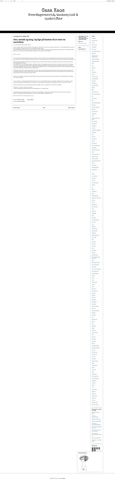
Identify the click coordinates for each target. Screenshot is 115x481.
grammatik (94, 147)
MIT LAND (94, 237)
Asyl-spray (94, 49)
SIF (92, 323)
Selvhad (93, 308)
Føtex (93, 141)
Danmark (94, 80)
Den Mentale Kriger (96, 94)
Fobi (93, 134)
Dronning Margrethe (96, 102)
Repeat (93, 297)
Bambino (94, 53)
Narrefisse (94, 250)
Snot (93, 334)
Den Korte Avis (95, 91)
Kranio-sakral (94, 206)
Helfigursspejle (95, 158)
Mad (93, 224)
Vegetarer (94, 398)
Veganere (94, 393)
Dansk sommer (95, 85)
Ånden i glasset (95, 404)
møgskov (94, 246)
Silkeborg (23, 101)
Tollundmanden (95, 376)
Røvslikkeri (94, 301)
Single (93, 328)
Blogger (63, 478)
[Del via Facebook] (31, 99)
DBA (93, 89)
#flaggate (94, 38)
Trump (93, 385)
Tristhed (93, 382)
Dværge (93, 109)
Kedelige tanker (95, 195)
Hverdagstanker (95, 167)
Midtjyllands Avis (95, 235)
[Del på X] (30, 99)
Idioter (93, 173)
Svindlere (94, 358)
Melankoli (94, 233)
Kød (93, 215)
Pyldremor (94, 288)
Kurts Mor (94, 211)
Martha (81, 41)
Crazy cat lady (95, 76)
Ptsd (93, 286)
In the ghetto (94, 176)
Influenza (94, 178)
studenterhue (94, 352)
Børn (93, 70)
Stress (93, 343)
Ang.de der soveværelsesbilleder (96, 424)
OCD (93, 260)
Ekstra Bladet (94, 111)
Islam (93, 189)
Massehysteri (94, 230)
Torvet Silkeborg (95, 378)
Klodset (93, 200)
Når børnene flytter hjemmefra (96, 258)
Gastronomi (94, 143)
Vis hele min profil (82, 43)
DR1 (93, 100)
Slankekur (94, 330)
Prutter (93, 284)
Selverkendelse (95, 306)
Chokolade (94, 72)
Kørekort (94, 217)
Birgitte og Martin (95, 61)
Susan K (93, 356)
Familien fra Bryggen (96, 130)
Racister (93, 295)
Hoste (93, 163)
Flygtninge (94, 132)
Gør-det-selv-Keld (95, 149)
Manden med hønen (96, 419)
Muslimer (94, 243)
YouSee (93, 400)
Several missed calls (96, 437)
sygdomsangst (95, 361)
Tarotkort (94, 369)
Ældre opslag (71, 107)
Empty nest (94, 123)
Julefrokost (94, 191)
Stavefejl (94, 339)
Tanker (93, 367)
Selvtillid (93, 312)
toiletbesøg (94, 374)
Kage (93, 193)
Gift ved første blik (96, 145)
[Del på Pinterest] (32, 99)
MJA (93, 239)
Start (44, 107)
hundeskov (94, 165)
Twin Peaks (94, 389)
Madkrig (93, 226)
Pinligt (93, 275)
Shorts (93, 321)
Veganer (93, 391)
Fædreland (94, 139)
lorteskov (94, 222)
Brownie (93, 67)
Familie (93, 128)
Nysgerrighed (95, 254)
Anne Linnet (94, 44)
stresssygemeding (96, 347)
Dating (93, 87)
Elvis (93, 115)
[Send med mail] (27, 99)
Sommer (94, 336)
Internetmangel (95, 182)
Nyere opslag (16, 107)
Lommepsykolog (95, 219)
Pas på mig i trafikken (96, 269)
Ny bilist (93, 252)
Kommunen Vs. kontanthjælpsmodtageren (96, 434)
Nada (93, 248)
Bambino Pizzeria (95, 59)
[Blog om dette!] (29, 99)
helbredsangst (95, 156)
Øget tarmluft (94, 402)
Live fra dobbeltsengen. (95, 416)
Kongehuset (94, 204)
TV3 (93, 387)
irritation (93, 184)
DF (92, 96)
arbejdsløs (94, 47)
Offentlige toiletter (95, 262)
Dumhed (94, 105)
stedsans (94, 341)
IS (92, 187)
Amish (93, 42)
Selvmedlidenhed (95, 310)
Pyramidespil (94, 290)
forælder (93, 136)
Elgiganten (94, 113)
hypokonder (94, 169)
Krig (93, 208)
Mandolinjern (94, 228)
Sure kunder (94, 354)
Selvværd (94, 315)
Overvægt (94, 266)
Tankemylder (94, 365)
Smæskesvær (95, 332)
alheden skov (94, 40)
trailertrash (94, 380)
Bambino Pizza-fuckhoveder (95, 56)
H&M (93, 152)
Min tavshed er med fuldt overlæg (96, 431)
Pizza (93, 277)
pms (93, 280)
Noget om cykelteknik (96, 421)
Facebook (94, 125)
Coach (93, 74)
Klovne (93, 202)
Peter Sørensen (95, 271)
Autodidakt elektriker (96, 51)
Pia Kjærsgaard (95, 273)
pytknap (93, 293)
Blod (93, 63)
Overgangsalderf (95, 264)
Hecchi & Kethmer (95, 154)
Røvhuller (94, 299)
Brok (93, 65)
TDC (93, 371)
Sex (93, 317)
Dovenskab (94, 98)
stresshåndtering (95, 345)
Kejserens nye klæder (96, 198)
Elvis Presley (94, 121)
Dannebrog (94, 83)
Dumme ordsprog (95, 107)
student (93, 350)
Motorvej (18, 101)
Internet (93, 180)
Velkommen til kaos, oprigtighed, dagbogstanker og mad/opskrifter (29, 31)
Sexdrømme (94, 319)
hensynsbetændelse (96, 160)
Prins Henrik (94, 282)
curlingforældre (95, 78)
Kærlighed (94, 213)
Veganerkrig (94, 396)
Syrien (93, 363)
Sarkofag (94, 304)
